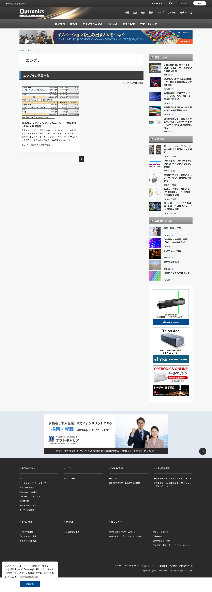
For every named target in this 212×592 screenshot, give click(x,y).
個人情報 (173, 565)
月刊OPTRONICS (26, 531)
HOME (21, 50)
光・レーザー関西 (26, 487)
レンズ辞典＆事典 (71, 531)
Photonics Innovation (28, 492)
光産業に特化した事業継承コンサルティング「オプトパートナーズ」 (172, 484)
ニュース (24, 145)
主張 (135, 12)
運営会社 (163, 565)
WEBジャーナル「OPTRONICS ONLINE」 (126, 536)
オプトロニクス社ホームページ (122, 531)
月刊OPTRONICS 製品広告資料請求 (124, 483)
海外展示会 (24, 500)
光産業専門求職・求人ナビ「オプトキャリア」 (173, 478)
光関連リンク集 (186, 565)
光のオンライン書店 (27, 536)
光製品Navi (114, 478)
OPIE (21, 478)
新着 (127, 12)
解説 (143, 12)
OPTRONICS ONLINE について (127, 565)
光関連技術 (45, 145)
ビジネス (34, 145)
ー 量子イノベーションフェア (32, 483)
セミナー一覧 (70, 478)
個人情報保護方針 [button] (29, 576)
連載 (182, 12)
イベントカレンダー (163, 3)
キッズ (160, 12)
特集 (151, 12)
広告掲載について (149, 565)
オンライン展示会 (26, 509)
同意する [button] (30, 584)
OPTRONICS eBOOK (27, 540)
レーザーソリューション (29, 496)
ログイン (184, 3)
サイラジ (171, 12)
